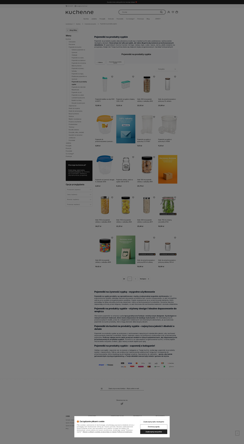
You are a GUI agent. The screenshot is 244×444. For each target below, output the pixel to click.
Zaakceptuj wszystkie (154, 432)
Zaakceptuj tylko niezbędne (153, 422)
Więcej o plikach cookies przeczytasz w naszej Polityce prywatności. (107, 432)
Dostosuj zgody (154, 427)
